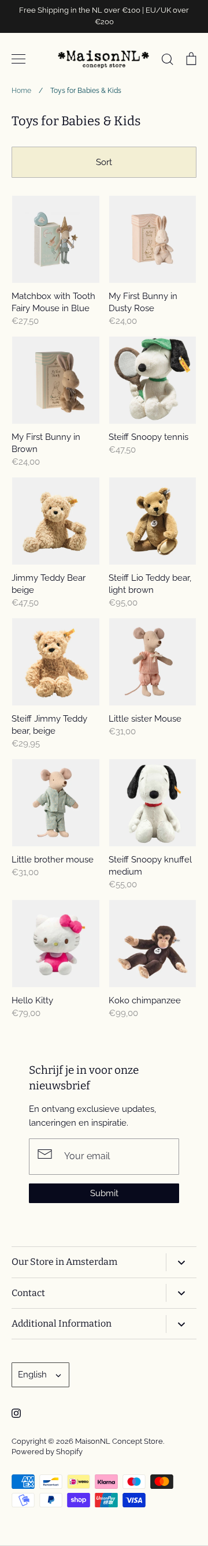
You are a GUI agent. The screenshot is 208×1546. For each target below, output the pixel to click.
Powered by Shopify (47, 1451)
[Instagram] (16, 1413)
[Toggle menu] (18, 59)
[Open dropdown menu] (181, 1262)
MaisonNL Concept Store (119, 1441)
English (32, 1374)
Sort (104, 162)
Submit (104, 1193)
